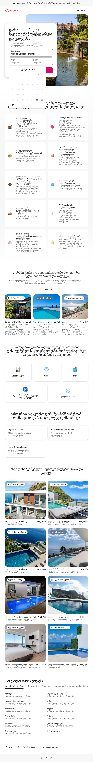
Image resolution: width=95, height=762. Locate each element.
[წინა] (42, 289)
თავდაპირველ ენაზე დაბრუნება (67, 3)
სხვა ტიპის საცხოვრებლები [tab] (38, 686)
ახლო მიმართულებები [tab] (14, 686)
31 (13, 105)
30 (42, 100)
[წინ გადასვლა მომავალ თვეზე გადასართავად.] (42, 69)
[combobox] (31, 53)
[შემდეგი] (51, 289)
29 (37, 100)
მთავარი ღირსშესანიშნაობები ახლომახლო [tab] (71, 686)
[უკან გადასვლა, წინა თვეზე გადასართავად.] (13, 69)
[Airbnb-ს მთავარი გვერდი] (11, 10)
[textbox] (20, 62)
